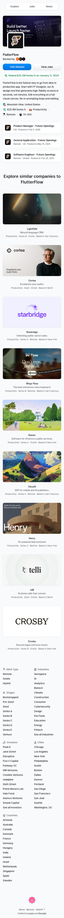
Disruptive (8, 756)
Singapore (8, 871)
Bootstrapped (10, 697)
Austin (37, 765)
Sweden (7, 880)
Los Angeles (41, 751)
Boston (38, 770)
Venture (7, 734)
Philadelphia (41, 761)
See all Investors (12, 807)
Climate (38, 692)
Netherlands (10, 866)
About (22, 909)
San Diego (40, 788)
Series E (7, 729)
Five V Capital (11, 761)
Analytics (39, 683)
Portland (39, 784)
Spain (6, 875)
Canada (7, 829)
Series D (7, 725)
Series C (7, 720)
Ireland (7, 857)
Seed (6, 706)
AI (35, 678)
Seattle (38, 802)
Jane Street (9, 751)
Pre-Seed (8, 701)
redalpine (8, 779)
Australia (8, 824)
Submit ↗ (40, 909)
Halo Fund (8, 793)
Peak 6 (7, 747)
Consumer (40, 701)
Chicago (39, 747)
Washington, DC (43, 807)
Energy (38, 725)
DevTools (39, 715)
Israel (6, 861)
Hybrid (6, 683)
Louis (30, 913)
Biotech (38, 688)
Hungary (8, 847)
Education (40, 720)
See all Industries (43, 734)
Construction (41, 697)
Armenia (7, 820)
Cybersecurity (42, 706)
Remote (7, 674)
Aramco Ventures (12, 798)
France (7, 838)
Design (38, 711)
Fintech (38, 729)
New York (39, 756)
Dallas (37, 774)
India (5, 852)
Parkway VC (10, 765)
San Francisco (42, 793)
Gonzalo (42, 913)
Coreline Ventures (13, 774)
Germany (8, 843)
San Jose (39, 798)
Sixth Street (9, 784)
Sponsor (30, 909)
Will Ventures (10, 770)
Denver (38, 779)
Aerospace (40, 674)
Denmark (8, 833)
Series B (7, 715)
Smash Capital (11, 802)
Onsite (6, 678)
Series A (7, 711)
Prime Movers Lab (13, 788)
